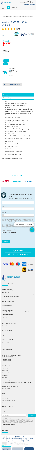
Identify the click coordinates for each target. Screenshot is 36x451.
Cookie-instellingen (17, 449)
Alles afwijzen (6, 449)
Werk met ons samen (7, 330)
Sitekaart (4, 391)
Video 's (3, 395)
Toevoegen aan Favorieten (12, 84)
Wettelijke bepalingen (7, 365)
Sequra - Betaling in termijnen (9, 380)
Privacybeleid (24, 233)
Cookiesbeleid (5, 370)
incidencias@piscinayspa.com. (13, 296)
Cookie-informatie (6, 446)
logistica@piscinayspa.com (8, 314)
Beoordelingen (7, 98)
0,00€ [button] (33, 2)
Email (3, 206)
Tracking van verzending (19, 254)
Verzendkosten (5, 375)
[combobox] (4, 215)
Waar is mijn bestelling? (29, 4)
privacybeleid (8, 230)
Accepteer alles (29, 449)
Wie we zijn (4, 325)
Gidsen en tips (5, 398)
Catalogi (3, 393)
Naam (3, 200)
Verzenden (6, 241)
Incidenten (19, 251)
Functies (5, 95)
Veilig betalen (5, 377)
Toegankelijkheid (6, 388)
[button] (32, 229)
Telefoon (4, 212)
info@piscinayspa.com (7, 305)
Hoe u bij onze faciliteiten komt (9, 323)
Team (3, 328)
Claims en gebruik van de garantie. (10, 386)
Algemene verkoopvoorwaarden (9, 373)
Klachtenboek (5, 402)
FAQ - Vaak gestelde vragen (8, 400)
